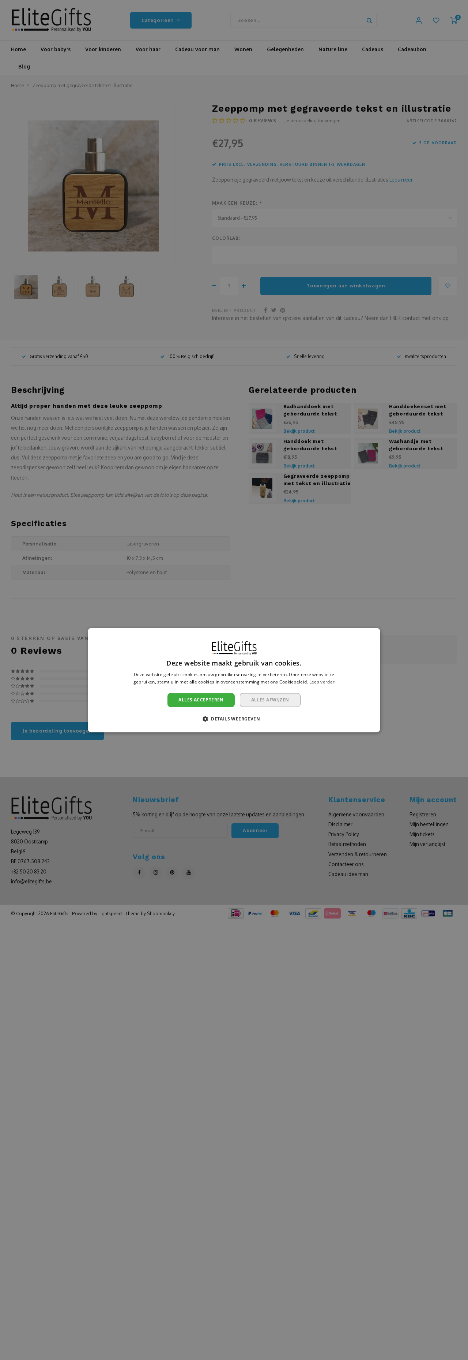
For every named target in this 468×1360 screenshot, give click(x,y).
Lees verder (322, 682)
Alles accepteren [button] (200, 700)
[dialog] (234, 680)
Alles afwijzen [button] (270, 700)
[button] (234, 718)
